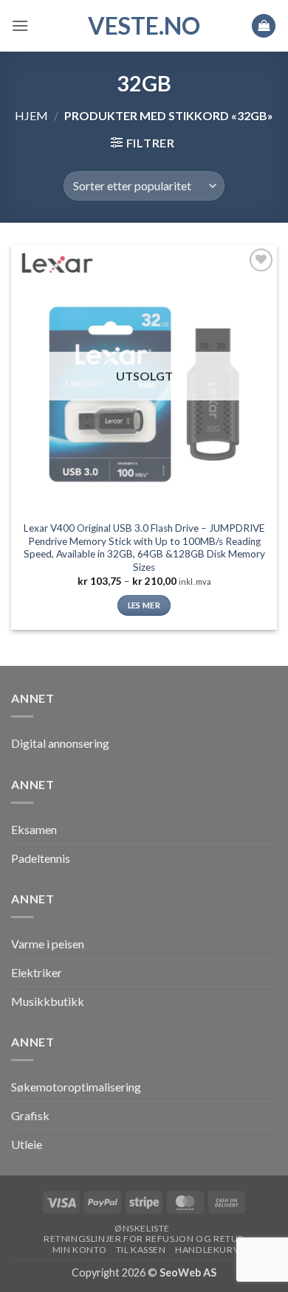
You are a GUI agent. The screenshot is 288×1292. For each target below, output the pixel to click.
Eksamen (34, 829)
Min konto (79, 1249)
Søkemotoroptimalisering (76, 1087)
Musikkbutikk (47, 1001)
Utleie (26, 1144)
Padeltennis (40, 858)
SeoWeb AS (188, 1272)
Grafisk (30, 1115)
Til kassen (141, 1249)
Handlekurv (207, 1249)
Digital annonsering (60, 743)
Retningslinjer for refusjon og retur (144, 1238)
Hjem (31, 115)
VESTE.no (144, 26)
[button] (20, 25)
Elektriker (36, 972)
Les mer (144, 605)
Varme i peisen (47, 944)
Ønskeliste (142, 1228)
